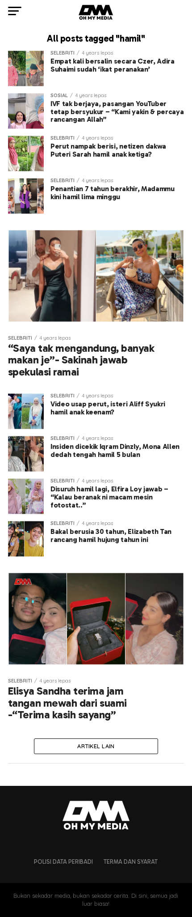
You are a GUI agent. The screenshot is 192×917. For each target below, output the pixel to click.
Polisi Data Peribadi (63, 861)
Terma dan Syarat (131, 861)
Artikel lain (95, 746)
